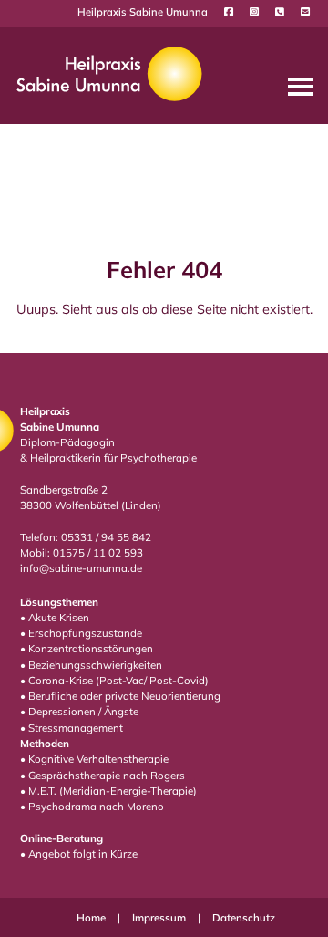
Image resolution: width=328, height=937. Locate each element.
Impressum (160, 917)
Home (92, 917)
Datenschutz (243, 917)
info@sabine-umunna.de (81, 568)
